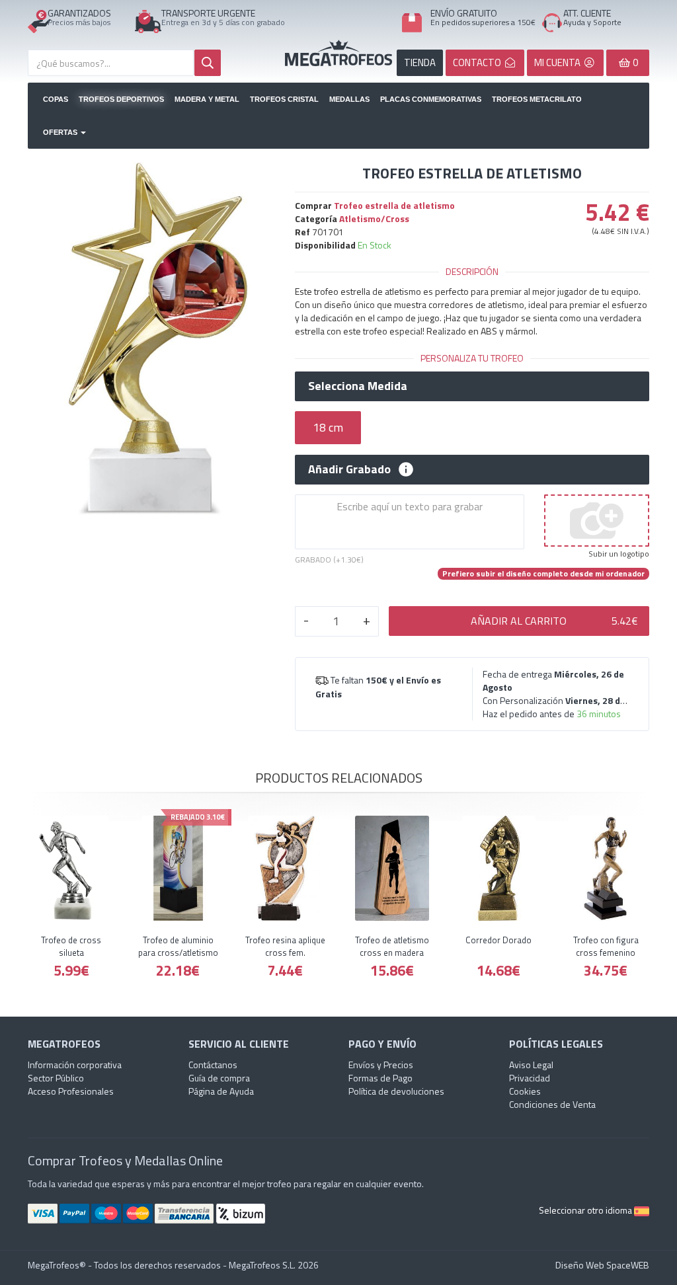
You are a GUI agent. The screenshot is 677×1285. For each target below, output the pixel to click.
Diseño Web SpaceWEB (602, 1265)
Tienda (420, 62)
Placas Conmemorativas (430, 99)
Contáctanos (212, 1064)
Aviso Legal (531, 1064)
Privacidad (529, 1078)
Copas (55, 99)
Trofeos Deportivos (121, 99)
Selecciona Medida (357, 386)
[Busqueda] (207, 63)
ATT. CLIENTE (587, 13)
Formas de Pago (380, 1078)
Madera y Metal (207, 99)
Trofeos (338, 53)
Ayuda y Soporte (592, 22)
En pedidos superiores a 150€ (483, 22)
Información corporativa (75, 1064)
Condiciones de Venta (552, 1104)
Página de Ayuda (221, 1091)
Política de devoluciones (396, 1091)
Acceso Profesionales (71, 1091)
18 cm (328, 427)
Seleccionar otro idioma (586, 1210)
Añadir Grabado (349, 469)
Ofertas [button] (61, 132)
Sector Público (56, 1078)
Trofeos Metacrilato (537, 99)
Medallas (349, 99)
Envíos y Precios (380, 1064)
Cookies (525, 1091)
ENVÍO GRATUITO (463, 13)
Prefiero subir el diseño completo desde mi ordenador (543, 574)
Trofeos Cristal (284, 99)
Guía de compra (219, 1078)
